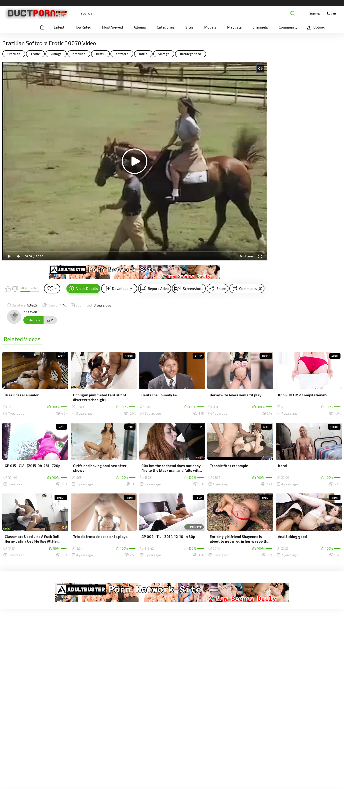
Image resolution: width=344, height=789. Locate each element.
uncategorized (190, 54)
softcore (122, 54)
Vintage (56, 54)
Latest (59, 27)
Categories (166, 27)
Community (288, 27)
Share (221, 288)
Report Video (158, 288)
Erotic (35, 54)
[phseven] (14, 317)
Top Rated (83, 27)
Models (210, 27)
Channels (260, 27)
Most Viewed (112, 27)
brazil (100, 54)
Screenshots (193, 288)
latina (143, 54)
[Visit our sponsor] (134, 272)
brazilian (79, 54)
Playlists (234, 27)
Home (42, 27)
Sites (189, 27)
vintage (163, 54)
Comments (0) (250, 288)
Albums (140, 27)
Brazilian (13, 54)
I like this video (8, 289)
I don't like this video (15, 289)
